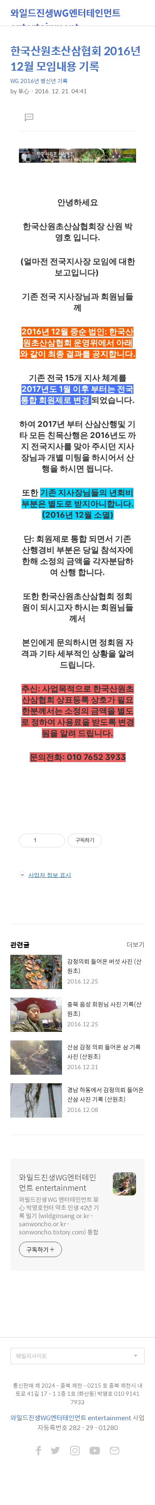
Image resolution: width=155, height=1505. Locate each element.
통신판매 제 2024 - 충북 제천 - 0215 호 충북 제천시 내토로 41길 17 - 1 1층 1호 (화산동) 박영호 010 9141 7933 (78, 1394)
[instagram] (75, 1451)
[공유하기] (44, 840)
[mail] (114, 1451)
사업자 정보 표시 (49, 874)
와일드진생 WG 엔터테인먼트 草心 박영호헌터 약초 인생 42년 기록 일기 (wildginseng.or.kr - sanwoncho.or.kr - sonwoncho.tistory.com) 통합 (59, 1215)
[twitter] (55, 1451)
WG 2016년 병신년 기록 (39, 80)
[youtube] (95, 1451)
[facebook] (38, 1451)
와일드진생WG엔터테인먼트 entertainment (65, 16)
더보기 (136, 944)
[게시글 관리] (55, 840)
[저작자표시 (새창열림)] (106, 840)
